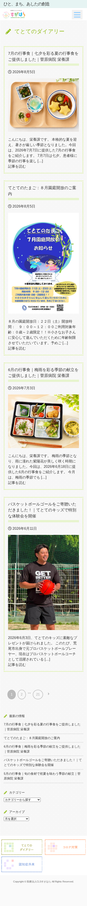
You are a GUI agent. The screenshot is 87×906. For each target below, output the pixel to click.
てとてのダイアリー (39, 31)
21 (38, 694)
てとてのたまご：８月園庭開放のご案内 (32, 738)
